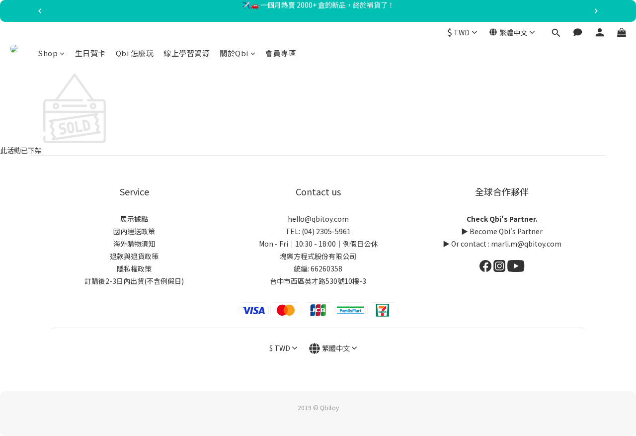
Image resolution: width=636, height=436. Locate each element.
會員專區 (280, 53)
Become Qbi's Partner (506, 231)
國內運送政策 (134, 231)
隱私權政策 (134, 268)
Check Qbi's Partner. (502, 219)
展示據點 (134, 219)
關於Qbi (234, 53)
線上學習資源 (186, 53)
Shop (48, 53)
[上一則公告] (39, 10)
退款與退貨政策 (134, 256)
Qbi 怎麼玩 (135, 53)
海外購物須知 (134, 244)
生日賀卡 (90, 53)
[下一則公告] (596, 10)
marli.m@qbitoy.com (526, 244)
